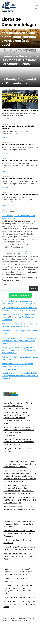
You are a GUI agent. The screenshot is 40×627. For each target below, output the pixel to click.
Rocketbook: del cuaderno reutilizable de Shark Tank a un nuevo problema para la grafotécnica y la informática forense (17, 418)
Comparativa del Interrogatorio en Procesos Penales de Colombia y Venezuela (19, 533)
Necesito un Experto (20, 295)
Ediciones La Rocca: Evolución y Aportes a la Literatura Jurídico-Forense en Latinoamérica (18, 571)
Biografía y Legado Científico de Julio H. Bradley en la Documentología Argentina (18, 405)
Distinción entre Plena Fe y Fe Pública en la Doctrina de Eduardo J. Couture (20, 556)
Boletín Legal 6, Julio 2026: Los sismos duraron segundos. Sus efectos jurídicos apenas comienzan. (18, 366)
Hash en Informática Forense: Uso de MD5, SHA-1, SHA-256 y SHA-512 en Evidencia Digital (19, 500)
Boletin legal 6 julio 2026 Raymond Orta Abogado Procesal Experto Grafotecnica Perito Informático (18, 350)
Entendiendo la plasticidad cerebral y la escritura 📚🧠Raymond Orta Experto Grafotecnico (18, 317)
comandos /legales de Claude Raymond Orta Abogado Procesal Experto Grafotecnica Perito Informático (20, 340)
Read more (6, 119)
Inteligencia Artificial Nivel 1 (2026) (16, 251)
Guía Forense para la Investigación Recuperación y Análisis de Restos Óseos (19, 604)
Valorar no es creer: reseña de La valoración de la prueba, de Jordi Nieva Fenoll (18, 524)
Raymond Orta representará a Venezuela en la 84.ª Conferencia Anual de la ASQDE (18, 441)
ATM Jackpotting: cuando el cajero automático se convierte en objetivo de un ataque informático (20, 464)
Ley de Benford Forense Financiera (19, 597)
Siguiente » (13, 211)
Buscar (4, 285)
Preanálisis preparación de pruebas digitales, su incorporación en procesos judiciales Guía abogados (20, 375)
